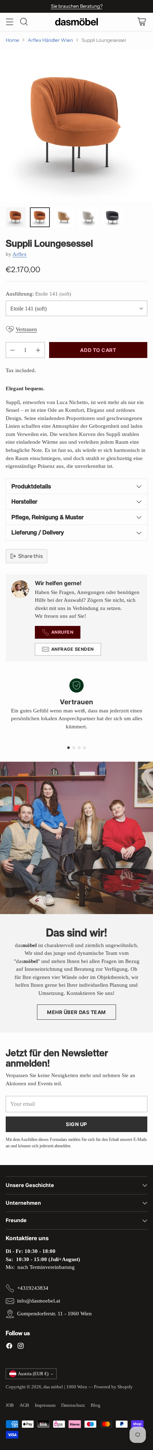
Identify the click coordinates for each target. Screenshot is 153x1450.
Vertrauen (26, 329)
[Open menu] (9, 22)
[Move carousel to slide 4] (84, 747)
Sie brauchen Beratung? (76, 6)
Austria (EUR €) (33, 1373)
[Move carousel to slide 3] (79, 747)
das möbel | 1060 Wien (65, 1386)
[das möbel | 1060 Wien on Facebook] (9, 1347)
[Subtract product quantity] (12, 350)
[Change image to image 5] (112, 217)
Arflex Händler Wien (50, 40)
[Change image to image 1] (16, 217)
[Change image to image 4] (88, 217)
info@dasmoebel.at (38, 1301)
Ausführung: (38, 294)
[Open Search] (23, 22)
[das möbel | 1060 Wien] (76, 21)
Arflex (19, 254)
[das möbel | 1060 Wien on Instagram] (20, 1347)
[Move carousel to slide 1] (68, 747)
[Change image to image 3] (64, 217)
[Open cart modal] (141, 22)
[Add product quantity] (38, 350)
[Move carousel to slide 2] (74, 747)
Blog (95, 1405)
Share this (30, 556)
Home (12, 40)
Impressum (45, 1405)
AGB (24, 1405)
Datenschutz (73, 1405)
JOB (10, 1405)
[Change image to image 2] (40, 217)
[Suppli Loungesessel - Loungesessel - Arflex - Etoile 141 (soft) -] (76, 125)
